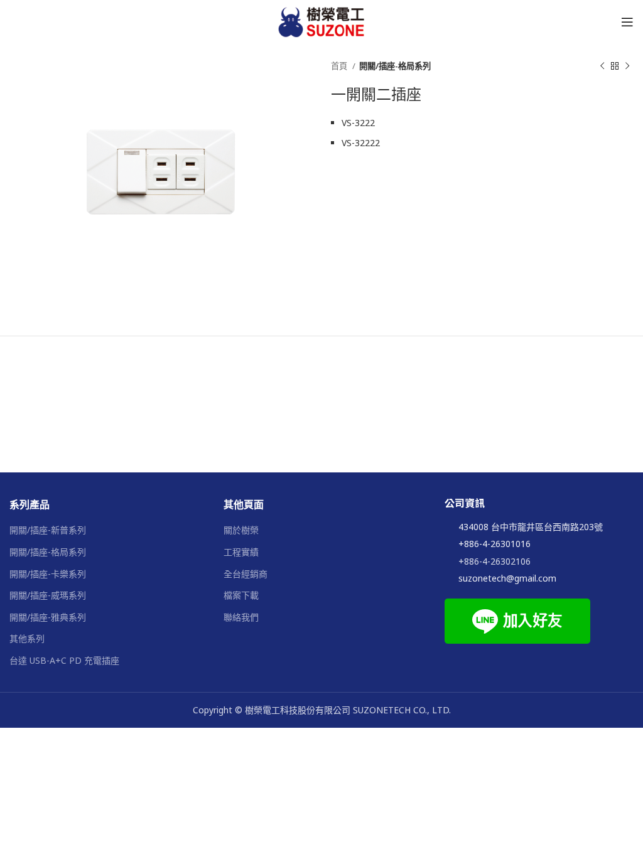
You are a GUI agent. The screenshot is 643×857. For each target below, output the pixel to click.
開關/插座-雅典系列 (47, 617)
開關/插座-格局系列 (395, 66)
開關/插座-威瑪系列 (47, 595)
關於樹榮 (241, 530)
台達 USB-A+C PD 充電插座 (64, 660)
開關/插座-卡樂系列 (47, 574)
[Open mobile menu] (627, 22)
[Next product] (627, 66)
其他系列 (27, 638)
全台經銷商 (245, 574)
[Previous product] (602, 66)
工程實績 (241, 552)
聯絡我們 (241, 617)
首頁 (340, 66)
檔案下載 (241, 595)
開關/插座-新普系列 (47, 530)
